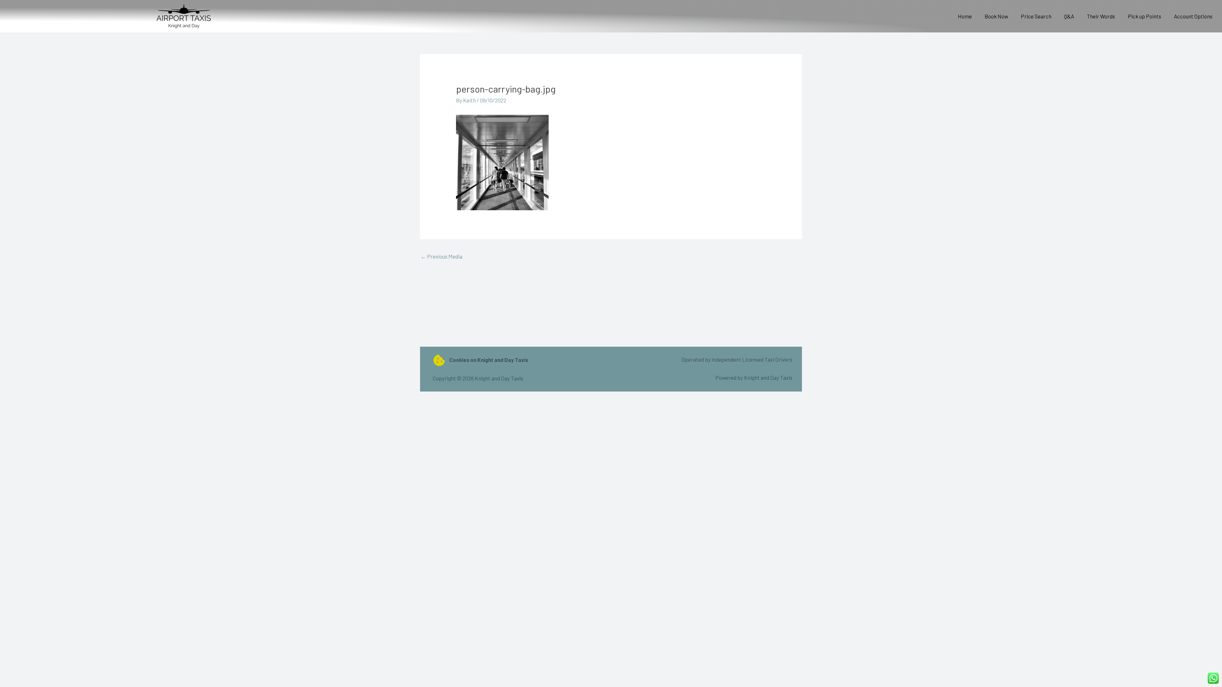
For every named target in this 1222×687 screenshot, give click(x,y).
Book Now (996, 16)
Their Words (1101, 16)
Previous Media (441, 256)
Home (965, 16)
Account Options (1193, 16)
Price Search (1036, 16)
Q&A (1069, 16)
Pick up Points (1144, 16)
